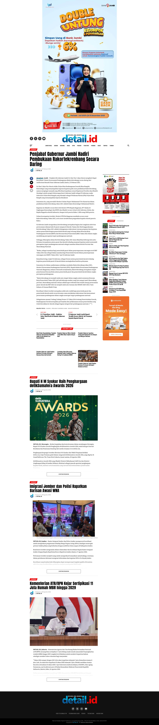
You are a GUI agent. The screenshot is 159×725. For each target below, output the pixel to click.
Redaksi (83, 713)
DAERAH (56, 145)
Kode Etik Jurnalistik (61, 713)
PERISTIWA (86, 145)
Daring (49, 308)
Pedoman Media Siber (74, 713)
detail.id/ (39, 178)
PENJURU (79, 145)
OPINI (73, 145)
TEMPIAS (105, 145)
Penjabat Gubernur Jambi (59, 308)
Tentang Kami (90, 713)
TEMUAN (112, 145)
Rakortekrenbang (74, 308)
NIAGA (68, 145)
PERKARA (93, 145)
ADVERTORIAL (48, 145)
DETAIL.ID (39, 170)
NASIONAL (62, 145)
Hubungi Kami (99, 713)
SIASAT (99, 145)
